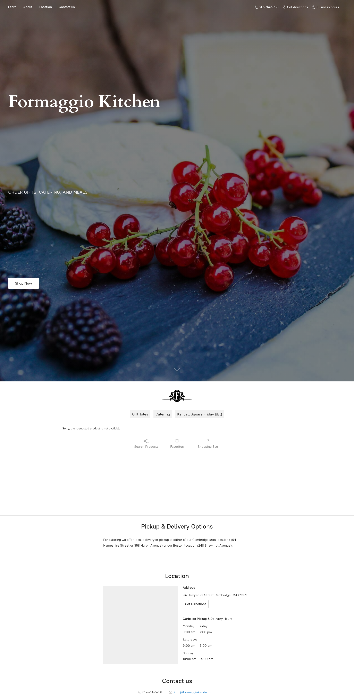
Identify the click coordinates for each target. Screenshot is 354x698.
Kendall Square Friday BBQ (199, 414)
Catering (162, 414)
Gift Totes (140, 414)
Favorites (177, 447)
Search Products (146, 447)
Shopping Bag (208, 447)
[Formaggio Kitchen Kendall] (177, 396)
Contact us (67, 7)
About (27, 7)
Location (45, 7)
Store (12, 7)
